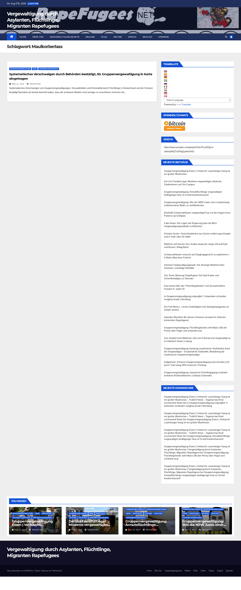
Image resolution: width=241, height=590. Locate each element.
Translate (186, 104)
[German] (165, 77)
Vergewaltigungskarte (64, 37)
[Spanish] (165, 74)
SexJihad (16, 517)
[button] (226, 37)
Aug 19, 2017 (134, 530)
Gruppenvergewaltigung (20, 69)
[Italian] (165, 86)
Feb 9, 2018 (76, 530)
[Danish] (165, 96)
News (35, 69)
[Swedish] (165, 80)
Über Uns (38, 37)
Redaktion (35, 84)
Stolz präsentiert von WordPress (20, 571)
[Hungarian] (165, 89)
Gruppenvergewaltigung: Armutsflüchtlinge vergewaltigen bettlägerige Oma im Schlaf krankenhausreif (196, 475)
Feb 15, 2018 (20, 530)
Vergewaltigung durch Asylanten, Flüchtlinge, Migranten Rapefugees (33, 20)
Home (23, 37)
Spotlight (26, 517)
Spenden (163, 37)
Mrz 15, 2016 (18, 84)
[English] (165, 71)
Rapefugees (47, 513)
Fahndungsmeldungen (78, 513)
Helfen (117, 37)
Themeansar (57, 571)
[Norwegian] (165, 93)
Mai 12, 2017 (191, 530)
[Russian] (165, 83)
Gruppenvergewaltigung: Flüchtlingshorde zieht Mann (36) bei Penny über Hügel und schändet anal (196, 455)
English (147, 37)
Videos (132, 37)
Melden (90, 37)
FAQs (104, 37)
